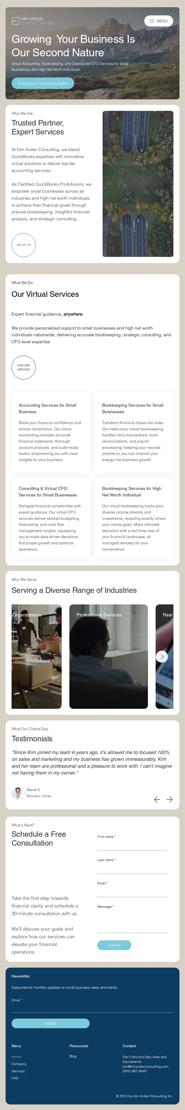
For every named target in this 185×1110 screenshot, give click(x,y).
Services (18, 1071)
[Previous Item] (23, 657)
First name (106, 836)
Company (19, 1064)
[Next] (169, 799)
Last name (106, 860)
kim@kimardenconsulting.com (146, 1066)
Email (102, 883)
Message (105, 906)
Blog (73, 1056)
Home (16, 1056)
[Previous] (157, 799)
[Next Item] (162, 657)
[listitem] (51, 432)
